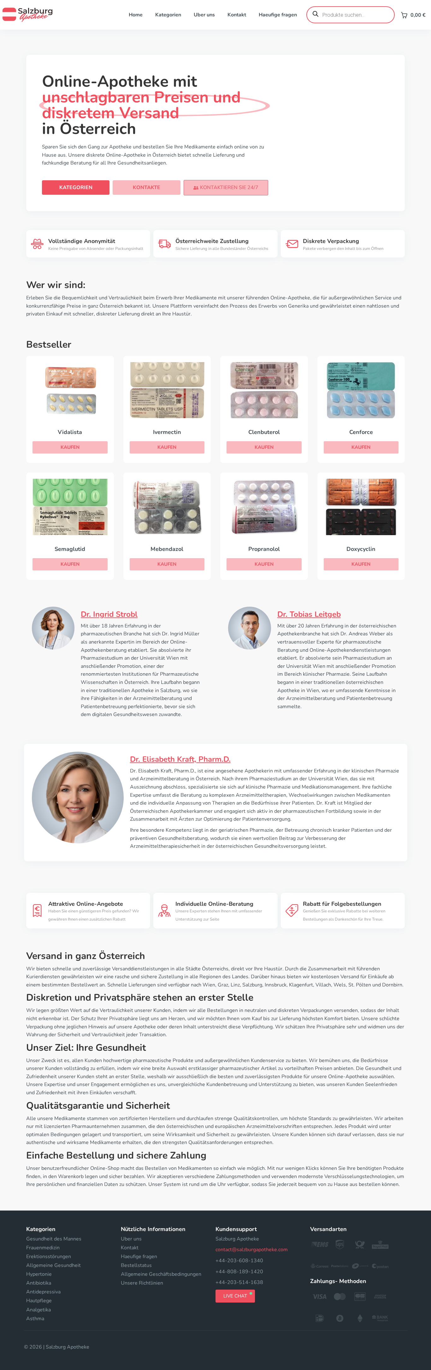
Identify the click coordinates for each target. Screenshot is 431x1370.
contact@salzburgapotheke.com (252, 1249)
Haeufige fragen (278, 14)
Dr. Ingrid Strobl (109, 614)
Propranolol (264, 549)
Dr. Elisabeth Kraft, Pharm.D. (180, 759)
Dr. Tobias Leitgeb (309, 614)
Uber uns (204, 14)
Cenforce (361, 432)
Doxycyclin (360, 549)
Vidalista (70, 432)
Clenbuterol (264, 432)
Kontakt (236, 14)
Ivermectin (167, 432)
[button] (226, 187)
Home (136, 14)
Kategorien (168, 14)
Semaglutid (70, 549)
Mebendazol (167, 549)
